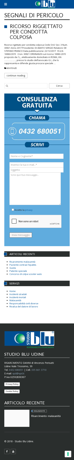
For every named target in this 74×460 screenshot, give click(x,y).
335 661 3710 (38, 369)
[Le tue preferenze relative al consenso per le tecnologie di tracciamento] (68, 454)
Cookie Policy (12, 391)
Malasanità (15, 300)
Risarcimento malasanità (22, 261)
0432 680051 (16, 369)
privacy (29, 209)
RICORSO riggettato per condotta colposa (36, 31)
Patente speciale (18, 270)
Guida (12, 267)
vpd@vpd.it (18, 373)
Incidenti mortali (17, 297)
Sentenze (12, 68)
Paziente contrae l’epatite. (23, 264)
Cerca (59, 85)
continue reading (16, 75)
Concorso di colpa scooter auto (25, 274)
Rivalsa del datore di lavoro (23, 306)
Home (12, 291)
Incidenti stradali (18, 294)
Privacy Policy (12, 384)
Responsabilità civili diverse (23, 303)
